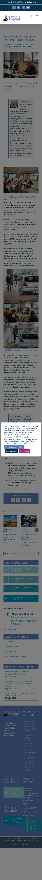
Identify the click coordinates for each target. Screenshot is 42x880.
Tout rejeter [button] (24, 451)
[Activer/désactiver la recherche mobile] (32, 16)
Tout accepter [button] (11, 451)
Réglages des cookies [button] (14, 447)
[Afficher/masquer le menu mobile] (37, 16)
